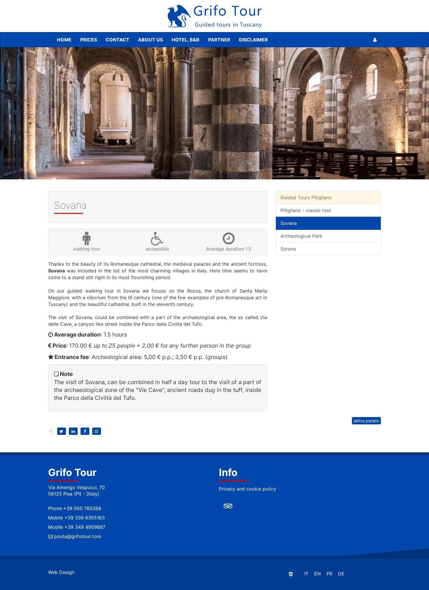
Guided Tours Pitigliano (306, 197)
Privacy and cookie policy (247, 489)
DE (341, 574)
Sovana (288, 223)
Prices (88, 40)
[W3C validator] (291, 573)
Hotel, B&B (185, 40)
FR (329, 574)
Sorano (288, 249)
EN (317, 574)
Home (64, 40)
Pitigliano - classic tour (305, 210)
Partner (219, 40)
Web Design (61, 572)
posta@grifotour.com (77, 536)
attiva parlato (366, 420)
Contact (117, 40)
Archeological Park (301, 236)
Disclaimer (253, 40)
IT (306, 574)
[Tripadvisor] (228, 505)
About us (150, 40)
